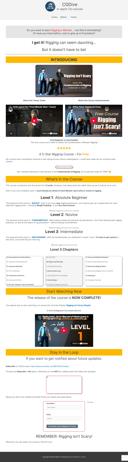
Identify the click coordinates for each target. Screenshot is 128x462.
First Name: (50, 403)
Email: (48, 414)
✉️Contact (73, 17)
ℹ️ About (63, 17)
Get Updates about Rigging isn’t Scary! (62, 426)
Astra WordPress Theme (77, 457)
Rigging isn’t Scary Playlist (78, 305)
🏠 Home (54, 17)
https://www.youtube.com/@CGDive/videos (49, 366)
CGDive (69, 4)
